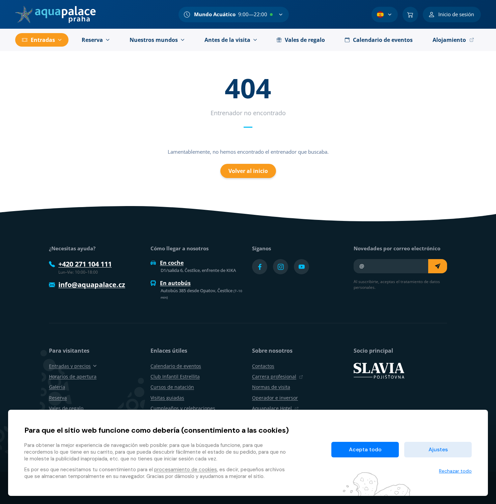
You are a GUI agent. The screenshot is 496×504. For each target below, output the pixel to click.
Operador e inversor (275, 398)
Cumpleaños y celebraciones (182, 408)
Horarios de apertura (73, 376)
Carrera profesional (274, 376)
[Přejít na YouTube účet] (301, 266)
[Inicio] (55, 14)
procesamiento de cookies (185, 469)
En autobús (175, 283)
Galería (57, 387)
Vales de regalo (66, 408)
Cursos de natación (172, 387)
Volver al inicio (248, 171)
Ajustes (438, 449)
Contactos (263, 366)
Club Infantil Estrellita (175, 376)
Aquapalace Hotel (272, 408)
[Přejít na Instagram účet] (280, 266)
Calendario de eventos (175, 366)
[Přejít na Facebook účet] (259, 266)
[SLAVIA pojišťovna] (379, 370)
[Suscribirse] (437, 266)
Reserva (58, 398)
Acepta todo (365, 449)
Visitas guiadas (167, 398)
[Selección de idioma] (384, 14)
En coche (172, 263)
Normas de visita (271, 387)
